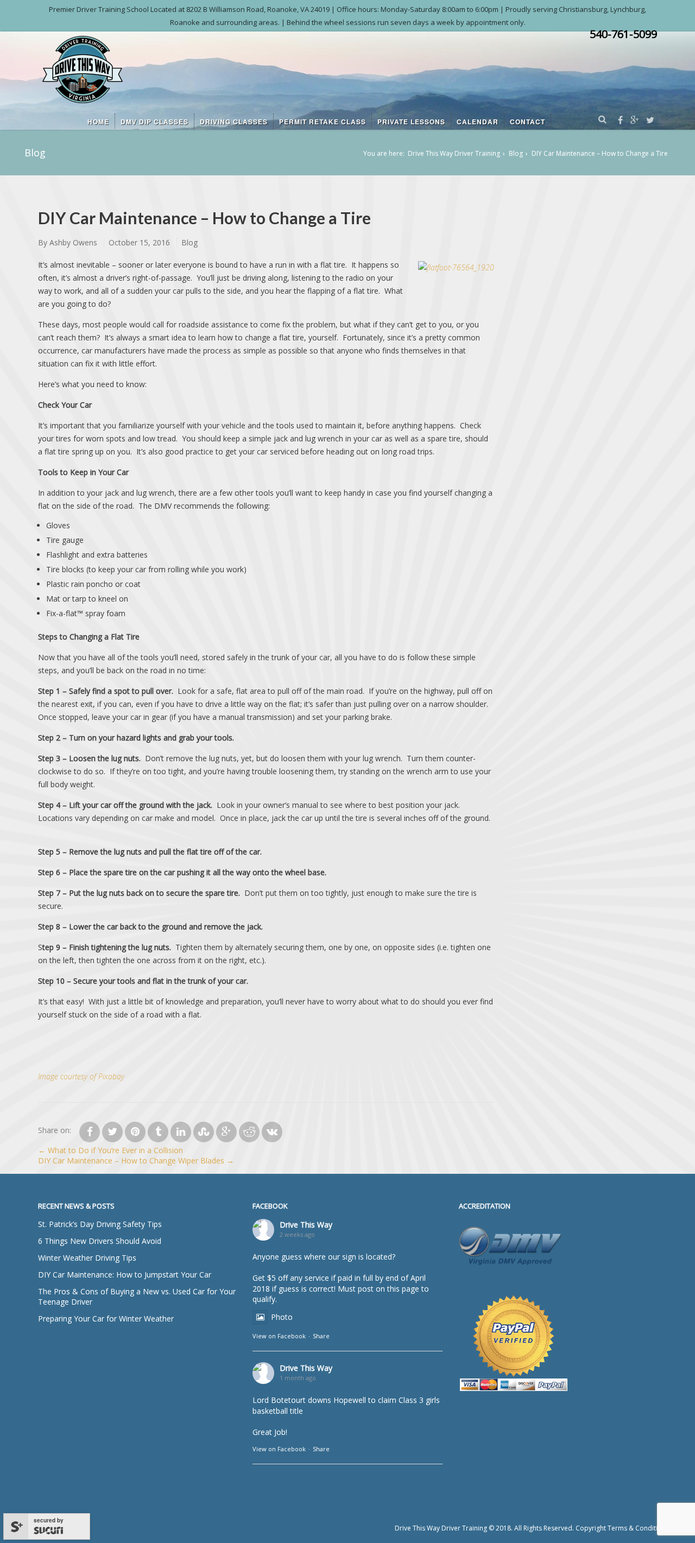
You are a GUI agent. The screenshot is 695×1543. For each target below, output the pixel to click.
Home (98, 122)
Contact (527, 122)
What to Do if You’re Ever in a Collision (110, 1150)
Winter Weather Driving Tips (87, 1258)
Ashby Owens (73, 242)
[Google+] (634, 120)
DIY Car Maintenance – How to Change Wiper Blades (136, 1160)
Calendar (477, 122)
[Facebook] (620, 120)
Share (321, 1336)
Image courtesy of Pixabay (81, 1076)
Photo (282, 1317)
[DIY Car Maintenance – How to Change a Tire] (89, 1132)
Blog (516, 153)
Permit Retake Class (322, 122)
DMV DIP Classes (154, 122)
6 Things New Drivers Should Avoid (99, 1241)
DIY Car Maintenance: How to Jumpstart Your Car (124, 1274)
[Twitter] (650, 120)
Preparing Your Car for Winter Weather (106, 1318)
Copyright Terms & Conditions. (623, 1528)
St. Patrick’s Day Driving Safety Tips (100, 1224)
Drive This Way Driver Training (454, 153)
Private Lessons (411, 122)
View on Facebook (279, 1336)
